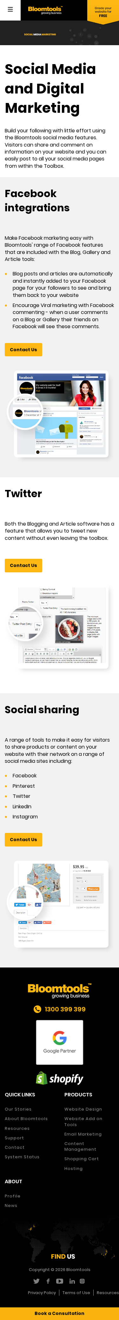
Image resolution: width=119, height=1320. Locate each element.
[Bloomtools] (45, 10)
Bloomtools (78, 1270)
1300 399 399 (65, 1009)
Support (14, 1138)
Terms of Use (76, 1293)
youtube (59, 1281)
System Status (22, 1157)
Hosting (73, 1169)
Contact (15, 1147)
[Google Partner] (59, 1042)
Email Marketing (83, 1134)
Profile (13, 1196)
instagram (83, 1281)
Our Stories (18, 1109)
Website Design (83, 1109)
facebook (47, 1281)
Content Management (80, 1146)
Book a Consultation (59, 1313)
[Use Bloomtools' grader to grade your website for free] (103, 13)
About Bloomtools (26, 1119)
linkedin (71, 1281)
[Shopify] (59, 1078)
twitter (36, 1281)
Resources (17, 1128)
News (11, 1205)
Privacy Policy (42, 1293)
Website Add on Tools (83, 1121)
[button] (23, 350)
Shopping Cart (81, 1159)
